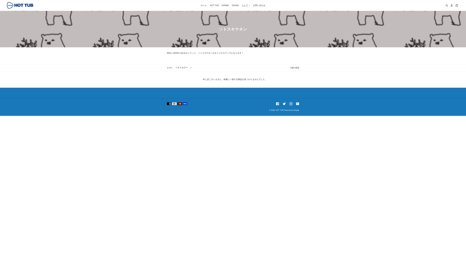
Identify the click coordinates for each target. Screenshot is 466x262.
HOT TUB (279, 110)
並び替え (170, 68)
